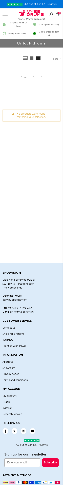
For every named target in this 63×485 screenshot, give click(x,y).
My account (9, 395)
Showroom (9, 367)
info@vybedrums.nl (22, 311)
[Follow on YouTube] (32, 431)
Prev (24, 77)
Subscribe (50, 462)
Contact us (9, 327)
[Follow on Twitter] (14, 431)
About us (8, 361)
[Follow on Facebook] (5, 431)
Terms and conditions (15, 380)
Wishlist (7, 408)
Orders (6, 401)
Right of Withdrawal (14, 345)
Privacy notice (11, 373)
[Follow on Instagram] (23, 431)
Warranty (8, 339)
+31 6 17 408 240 (22, 307)
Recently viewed (12, 414)
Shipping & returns (13, 333)
